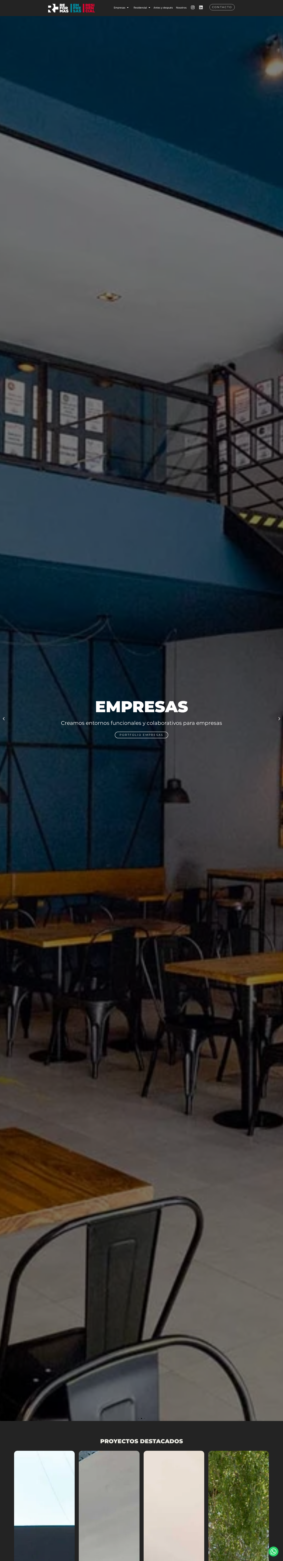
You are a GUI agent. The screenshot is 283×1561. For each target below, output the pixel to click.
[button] (4, 718)
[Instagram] (193, 7)
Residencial (140, 8)
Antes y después (163, 8)
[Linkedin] (201, 7)
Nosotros (181, 8)
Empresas (119, 8)
